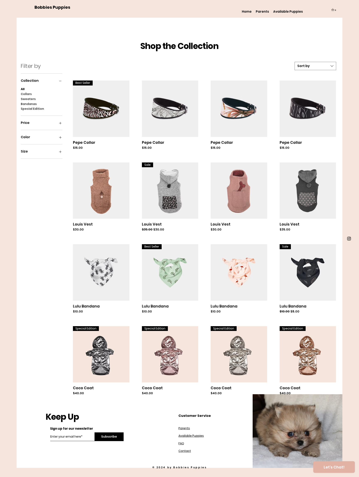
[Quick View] (170, 109)
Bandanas (29, 104)
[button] (334, 9)
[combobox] (315, 66)
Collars (26, 94)
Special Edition (32, 109)
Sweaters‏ (28, 99)
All (23, 89)
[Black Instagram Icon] (349, 238)
